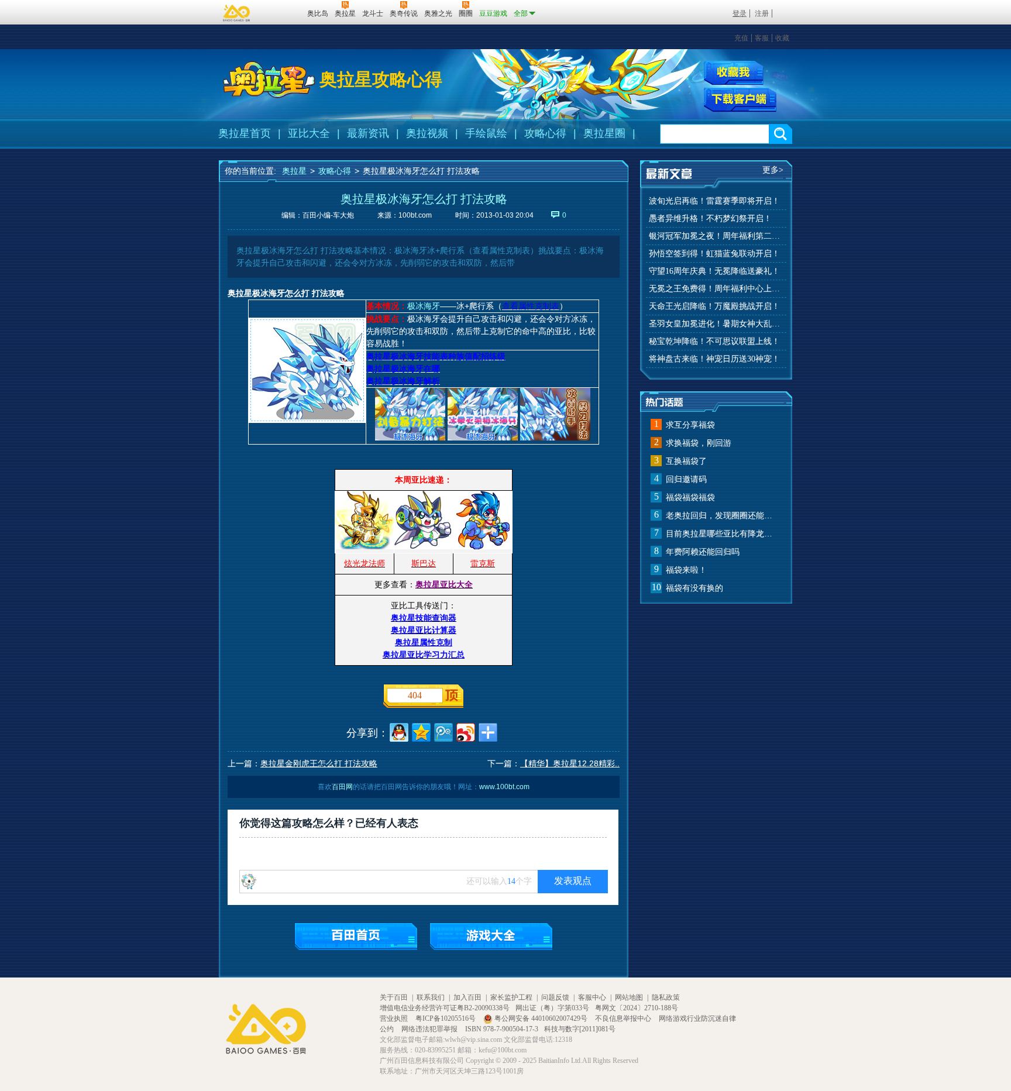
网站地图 (629, 997)
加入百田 (467, 997)
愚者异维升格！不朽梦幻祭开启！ (710, 218)
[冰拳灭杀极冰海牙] (483, 437)
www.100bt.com (504, 787)
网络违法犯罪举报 (430, 1029)
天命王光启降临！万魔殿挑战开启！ (714, 306)
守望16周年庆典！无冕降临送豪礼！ (714, 271)
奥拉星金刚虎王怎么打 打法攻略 (318, 763)
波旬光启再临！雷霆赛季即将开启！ (714, 201)
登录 (740, 13)
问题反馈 (555, 997)
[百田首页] (356, 936)
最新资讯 (368, 133)
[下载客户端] (740, 100)
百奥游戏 (237, 13)
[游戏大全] (491, 936)
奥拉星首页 (244, 133)
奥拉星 (294, 170)
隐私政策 (666, 997)
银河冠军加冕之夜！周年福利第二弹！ (716, 236)
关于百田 (394, 997)
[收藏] (734, 73)
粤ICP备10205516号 (446, 1018)
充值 (741, 38)
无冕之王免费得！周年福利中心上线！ (716, 288)
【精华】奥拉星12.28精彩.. (570, 763)
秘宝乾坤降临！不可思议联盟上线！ (714, 341)
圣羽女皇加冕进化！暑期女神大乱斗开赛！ (716, 323)
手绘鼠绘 (486, 133)
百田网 (281, 12)
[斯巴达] (423, 546)
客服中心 (592, 997)
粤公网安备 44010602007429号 (541, 1018)
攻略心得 (545, 133)
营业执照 (395, 1018)
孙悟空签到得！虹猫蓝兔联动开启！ (714, 253)
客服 (762, 38)
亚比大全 (309, 133)
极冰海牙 (423, 306)
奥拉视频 (427, 133)
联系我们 (431, 997)
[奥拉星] (269, 79)
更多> (772, 170)
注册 (762, 13)
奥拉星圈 (604, 133)
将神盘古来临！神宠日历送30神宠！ (714, 359)
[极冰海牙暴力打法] (555, 437)
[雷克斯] (482, 546)
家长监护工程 (511, 997)
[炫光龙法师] (364, 546)
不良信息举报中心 (624, 1018)
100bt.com (415, 215)
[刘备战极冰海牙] (410, 437)
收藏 (782, 38)
